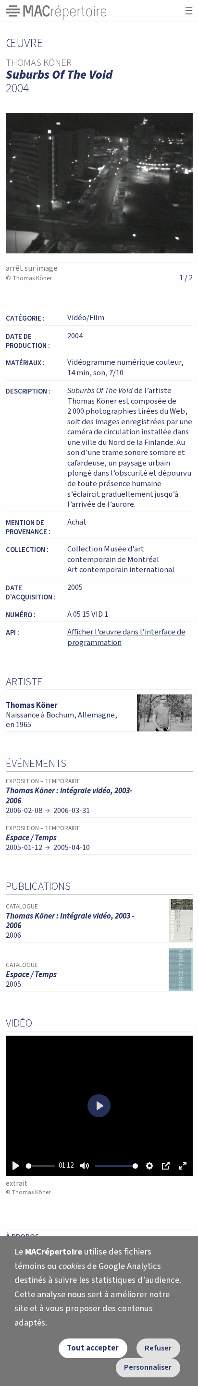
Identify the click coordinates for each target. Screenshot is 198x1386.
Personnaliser (148, 1367)
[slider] (40, 1166)
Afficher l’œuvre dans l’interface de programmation (126, 637)
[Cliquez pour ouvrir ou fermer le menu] (189, 11)
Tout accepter (93, 1348)
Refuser (158, 1348)
